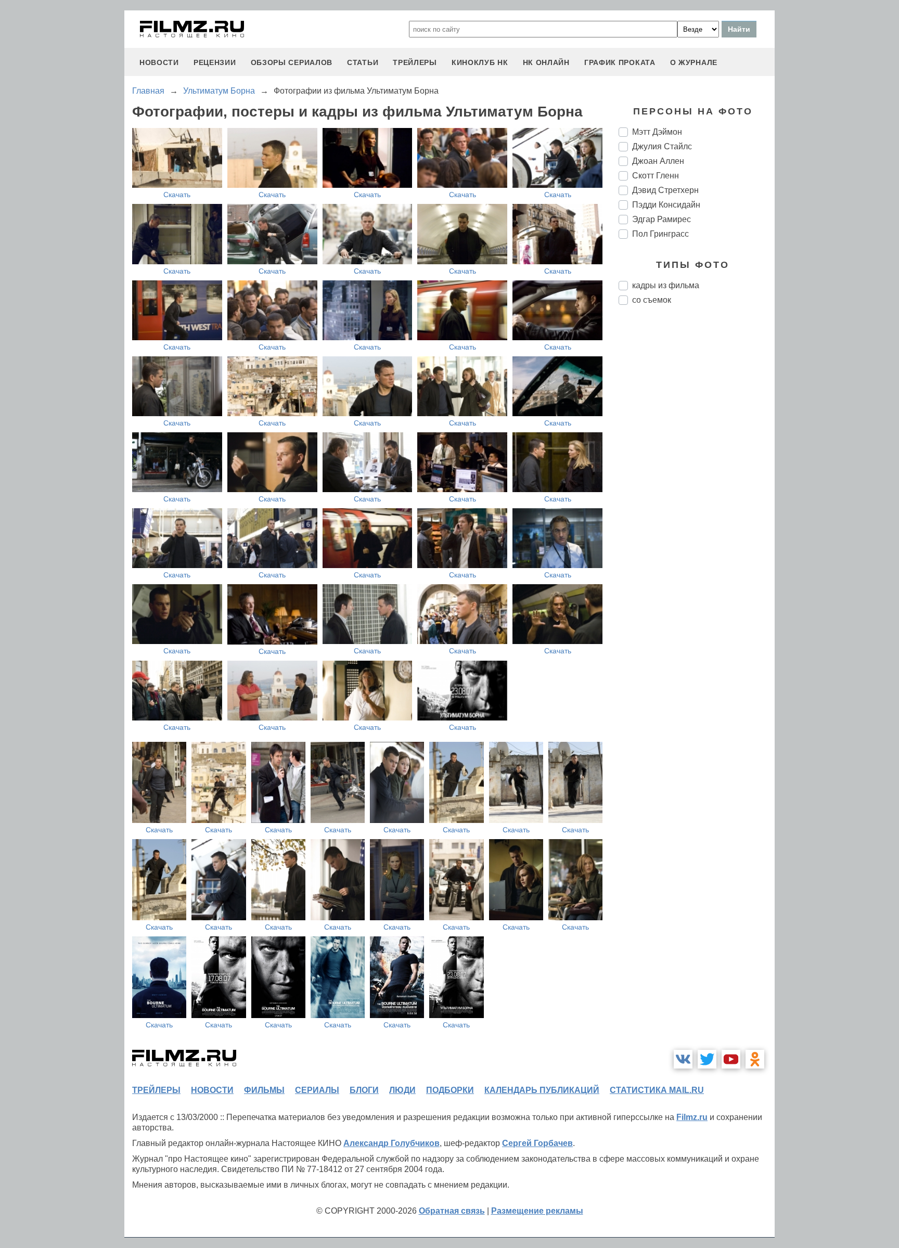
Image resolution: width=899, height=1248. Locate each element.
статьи (362, 62)
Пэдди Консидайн (666, 204)
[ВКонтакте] (683, 1059)
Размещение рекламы (537, 1210)
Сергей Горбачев (537, 1143)
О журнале (693, 62)
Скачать (176, 194)
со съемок (651, 299)
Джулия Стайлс (662, 146)
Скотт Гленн (655, 175)
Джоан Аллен (658, 161)
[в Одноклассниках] (755, 1059)
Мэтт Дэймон (657, 131)
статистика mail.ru (657, 1090)
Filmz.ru (692, 1117)
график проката (620, 62)
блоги (364, 1090)
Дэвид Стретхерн (665, 190)
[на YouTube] (731, 1059)
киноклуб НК (480, 62)
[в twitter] (707, 1059)
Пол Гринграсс (660, 233)
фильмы (264, 1090)
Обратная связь (452, 1210)
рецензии (215, 62)
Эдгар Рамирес (661, 219)
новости (159, 62)
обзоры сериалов (292, 62)
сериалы (317, 1090)
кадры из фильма (665, 285)
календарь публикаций (541, 1090)
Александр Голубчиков (391, 1143)
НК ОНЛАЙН (546, 62)
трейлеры (415, 62)
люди (402, 1090)
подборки (450, 1090)
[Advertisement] (697, 487)
